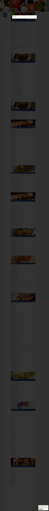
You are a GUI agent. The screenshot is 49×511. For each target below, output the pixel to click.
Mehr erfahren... (45, 509)
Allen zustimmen (41, 509)
